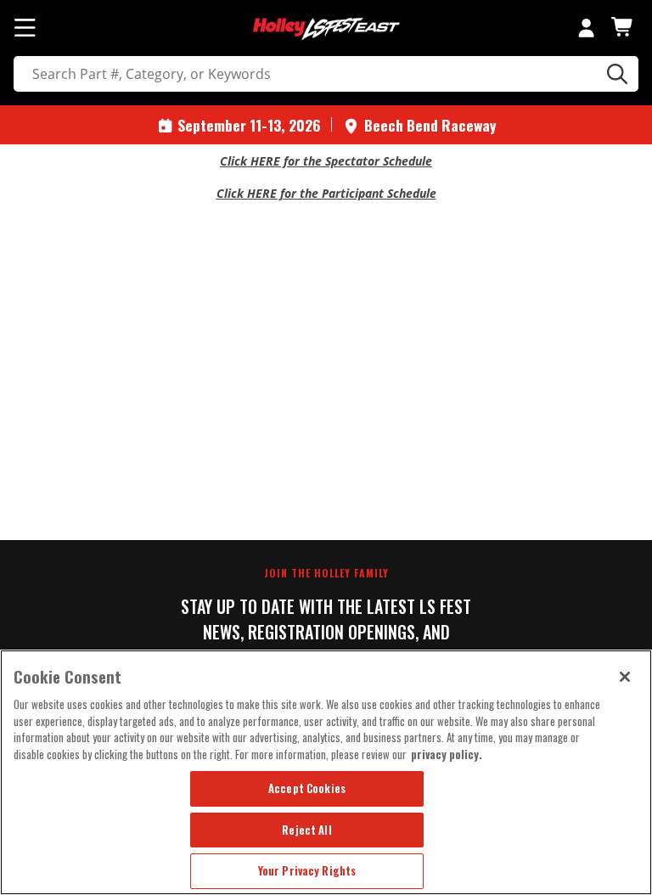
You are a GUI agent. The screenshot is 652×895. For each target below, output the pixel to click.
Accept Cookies (307, 788)
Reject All (306, 829)
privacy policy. (446, 754)
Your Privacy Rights (307, 870)
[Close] (625, 676)
